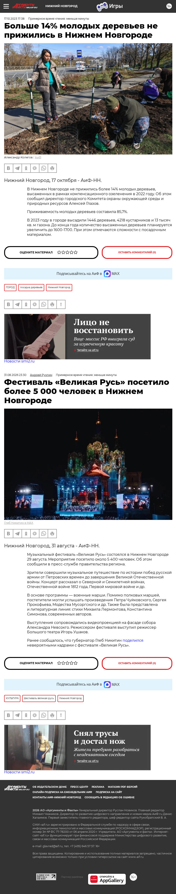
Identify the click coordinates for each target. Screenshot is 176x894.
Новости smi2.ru (19, 361)
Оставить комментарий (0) (137, 252)
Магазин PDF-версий (122, 786)
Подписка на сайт (109, 792)
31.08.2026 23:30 (15, 375)
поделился (133, 640)
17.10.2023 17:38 (14, 18)
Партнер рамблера (72, 876)
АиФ (38, 157)
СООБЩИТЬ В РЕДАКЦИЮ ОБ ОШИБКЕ (110, 797)
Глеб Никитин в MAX (18, 522)
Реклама (98, 786)
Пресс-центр (79, 786)
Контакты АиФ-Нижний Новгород (57, 797)
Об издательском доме (50, 786)
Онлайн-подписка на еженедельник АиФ (62, 792)
